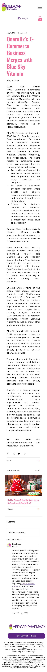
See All (37, 470)
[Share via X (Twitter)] (13, 454)
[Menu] (40, 7)
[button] (40, 18)
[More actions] (38, 33)
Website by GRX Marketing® (23, 652)
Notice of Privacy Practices (29, 650)
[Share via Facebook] (8, 454)
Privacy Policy (10, 650)
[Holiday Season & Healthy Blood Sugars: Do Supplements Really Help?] (23, 485)
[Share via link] (25, 454)
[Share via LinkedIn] (19, 454)
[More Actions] (38, 545)
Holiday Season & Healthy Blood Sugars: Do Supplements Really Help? (23, 502)
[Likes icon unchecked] (13, 613)
